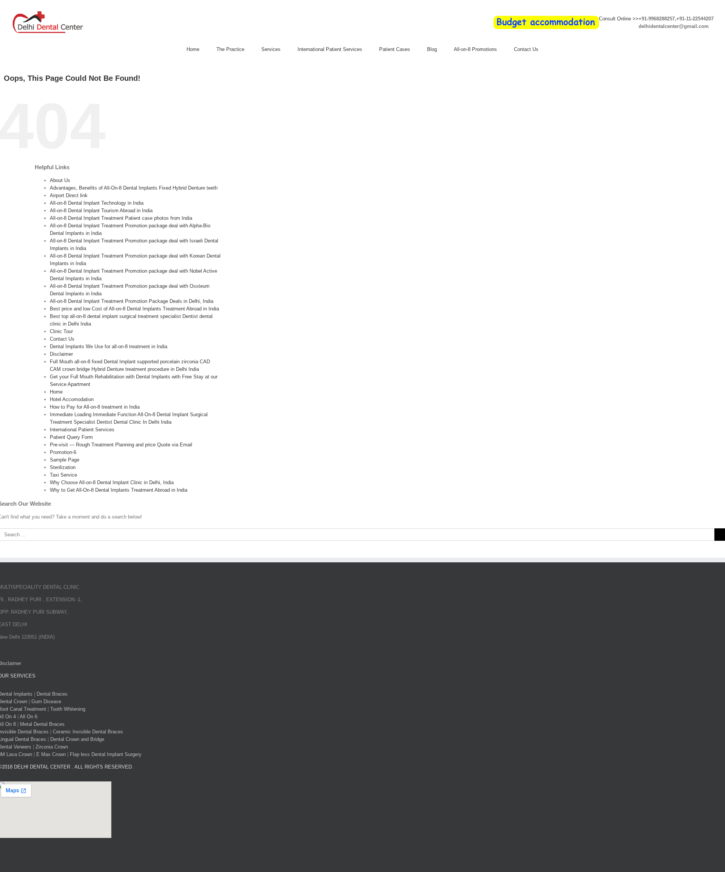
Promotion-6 (63, 452)
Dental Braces (52, 694)
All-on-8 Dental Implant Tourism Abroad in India (101, 210)
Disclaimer (61, 354)
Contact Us (62, 339)
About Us (60, 180)
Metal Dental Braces (42, 724)
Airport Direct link (69, 195)
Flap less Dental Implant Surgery (106, 754)
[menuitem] (201, 49)
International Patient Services (82, 429)
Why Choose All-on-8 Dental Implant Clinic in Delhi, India (112, 482)
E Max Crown (51, 754)
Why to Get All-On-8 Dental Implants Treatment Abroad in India (118, 490)
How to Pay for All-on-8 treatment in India (95, 407)
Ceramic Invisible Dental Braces (88, 732)
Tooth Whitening (67, 709)
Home (56, 392)
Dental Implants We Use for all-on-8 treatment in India (108, 346)
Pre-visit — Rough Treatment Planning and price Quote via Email (121, 445)
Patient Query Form (71, 437)
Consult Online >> (619, 19)
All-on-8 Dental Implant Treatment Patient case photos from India (121, 218)
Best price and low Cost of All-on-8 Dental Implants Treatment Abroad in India (134, 309)
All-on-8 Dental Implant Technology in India (96, 203)
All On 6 (28, 716)
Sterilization (63, 467)
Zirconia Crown (51, 747)
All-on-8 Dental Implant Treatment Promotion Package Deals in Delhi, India (131, 301)
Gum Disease (46, 701)
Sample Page (64, 460)
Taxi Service (63, 475)
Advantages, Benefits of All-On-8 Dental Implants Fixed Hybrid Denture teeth (134, 188)
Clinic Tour (61, 331)
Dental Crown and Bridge (77, 739)
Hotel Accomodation (72, 399)
